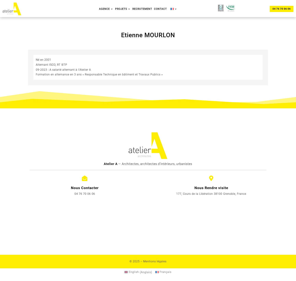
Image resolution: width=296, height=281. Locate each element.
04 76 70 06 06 (282, 8)
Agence (104, 8)
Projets (121, 8)
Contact (160, 8)
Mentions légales (154, 261)
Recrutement (142, 8)
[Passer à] (174, 8)
